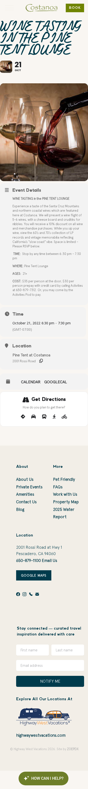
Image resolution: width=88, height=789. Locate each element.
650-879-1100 (28, 560)
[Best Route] (23, 416)
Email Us (49, 560)
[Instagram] (24, 594)
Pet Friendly (64, 479)
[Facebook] (18, 594)
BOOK (75, 8)
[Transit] (44, 416)
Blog (20, 509)
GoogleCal (55, 382)
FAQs (58, 486)
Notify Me (50, 681)
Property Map (66, 501)
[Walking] (54, 416)
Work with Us (65, 494)
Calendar (31, 382)
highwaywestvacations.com (41, 735)
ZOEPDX (72, 749)
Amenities (25, 494)
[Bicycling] (64, 416)
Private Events (29, 486)
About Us (24, 479)
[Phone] (31, 594)
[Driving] (33, 416)
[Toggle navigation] (9, 7)
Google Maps (33, 575)
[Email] (37, 594)
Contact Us (26, 501)
